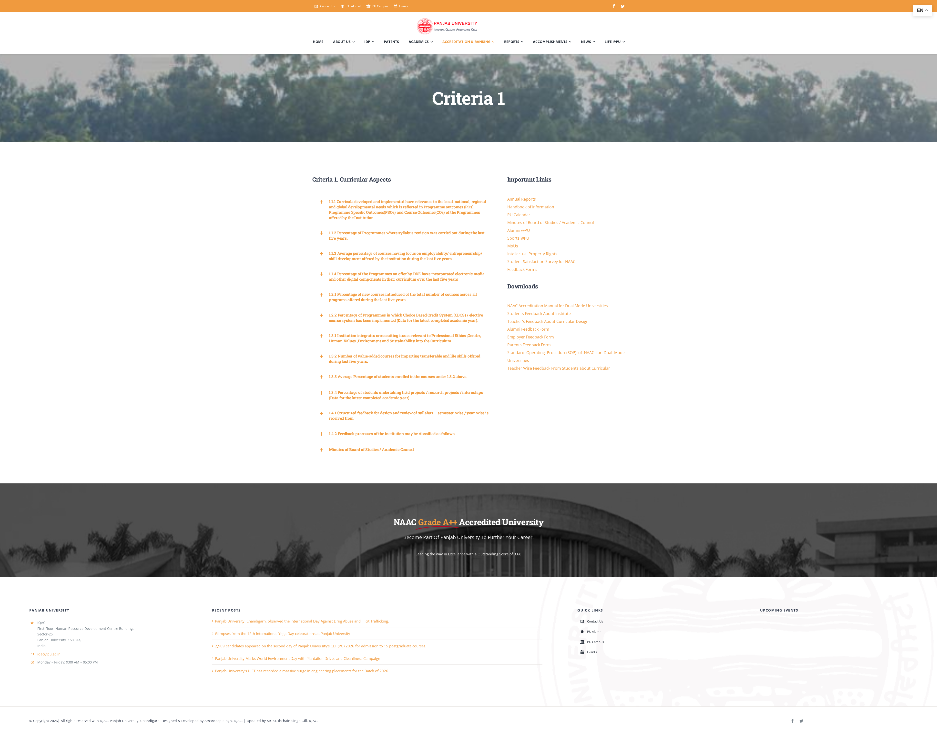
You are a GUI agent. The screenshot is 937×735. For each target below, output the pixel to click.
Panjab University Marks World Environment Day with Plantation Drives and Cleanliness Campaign (297, 658)
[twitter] (623, 6)
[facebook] (614, 6)
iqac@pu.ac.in (49, 654)
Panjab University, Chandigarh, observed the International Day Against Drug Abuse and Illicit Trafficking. (302, 621)
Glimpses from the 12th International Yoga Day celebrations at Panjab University (282, 633)
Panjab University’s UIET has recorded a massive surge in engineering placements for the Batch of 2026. (302, 670)
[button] (403, 209)
